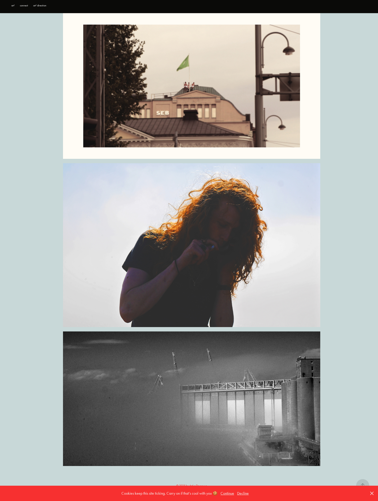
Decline (243, 493)
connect (24, 5)
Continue (227, 493)
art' (13, 5)
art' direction (39, 5)
